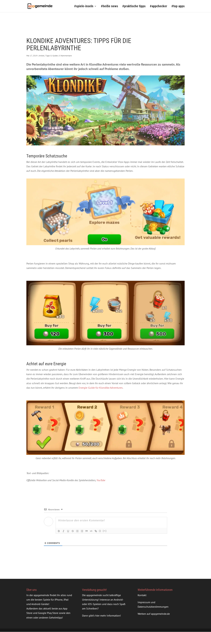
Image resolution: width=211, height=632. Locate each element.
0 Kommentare (65, 55)
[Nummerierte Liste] (77, 531)
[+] (104, 531)
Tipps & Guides (51, 55)
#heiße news (109, 6)
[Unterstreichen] (68, 531)
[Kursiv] (63, 531)
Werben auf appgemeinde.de (154, 613)
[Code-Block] (91, 531)
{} (100, 531)
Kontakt (142, 595)
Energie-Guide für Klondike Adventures (101, 387)
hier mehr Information (107, 615)
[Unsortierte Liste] (82, 531)
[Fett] (59, 531)
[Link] (95, 531)
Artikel (42, 55)
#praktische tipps (134, 6)
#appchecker (158, 6)
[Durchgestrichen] (72, 531)
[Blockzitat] (86, 531)
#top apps (178, 6)
